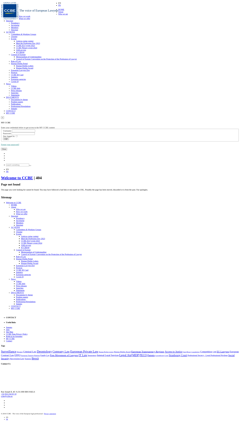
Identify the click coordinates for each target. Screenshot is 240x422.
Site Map (9, 332)
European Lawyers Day (20, 70)
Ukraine (14, 37)
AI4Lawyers (21, 50)
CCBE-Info (15, 88)
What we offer (24, 19)
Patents (151, 355)
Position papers (17, 102)
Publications (16, 104)
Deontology (44, 351)
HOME (61, 10)
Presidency (15, 23)
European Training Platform (30, 355)
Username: (7, 131)
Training (28, 359)
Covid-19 (14, 82)
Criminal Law (29, 351)
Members (14, 28)
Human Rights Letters (24, 66)
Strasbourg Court (178, 355)
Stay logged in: (9, 136)
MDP (135, 355)
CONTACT (11, 111)
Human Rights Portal (19, 64)
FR (59, 5)
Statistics (14, 77)
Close (4, 149)
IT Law (83, 355)
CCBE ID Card (17, 75)
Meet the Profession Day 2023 (28, 43)
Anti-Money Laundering (191, 352)
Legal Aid (125, 355)
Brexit (35, 358)
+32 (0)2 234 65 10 (8, 394)
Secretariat (15, 25)
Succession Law (17, 358)
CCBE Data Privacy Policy (17, 334)
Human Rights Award (24, 68)
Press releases (16, 91)
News (8, 84)
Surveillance (8, 351)
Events (13, 39)
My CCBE (10, 339)
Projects (14, 73)
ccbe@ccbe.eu (6, 396)
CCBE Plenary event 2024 (26, 48)
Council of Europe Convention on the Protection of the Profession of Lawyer (46, 59)
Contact (9, 341)
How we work (24, 16)
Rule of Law (16, 61)
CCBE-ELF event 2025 (25, 46)
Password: (7, 133)
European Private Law (84, 351)
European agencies (18, 79)
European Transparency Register (147, 351)
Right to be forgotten (14, 336)
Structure (9, 21)
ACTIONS (10, 32)
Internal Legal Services (108, 355)
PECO (143, 355)
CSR (214, 352)
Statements (15, 95)
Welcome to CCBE (17, 178)
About (60, 12)
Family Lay (45, 355)
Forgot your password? (10, 145)
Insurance (92, 355)
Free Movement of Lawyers (64, 355)
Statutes (14, 109)
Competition (206, 351)
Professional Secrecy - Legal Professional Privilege (208, 355)
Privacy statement (50, 414)
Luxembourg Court (161, 355)
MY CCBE (10, 113)
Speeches (14, 93)
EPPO (17, 355)
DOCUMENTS (12, 97)
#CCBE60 (20, 52)
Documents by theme (19, 100)
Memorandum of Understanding (28, 57)
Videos (13, 86)
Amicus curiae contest (24, 41)
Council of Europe (18, 55)
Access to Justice (173, 351)
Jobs (8, 330)
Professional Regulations (20, 106)
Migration (20, 352)
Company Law (61, 351)
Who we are (63, 14)
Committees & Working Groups (23, 34)
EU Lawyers (223, 351)
